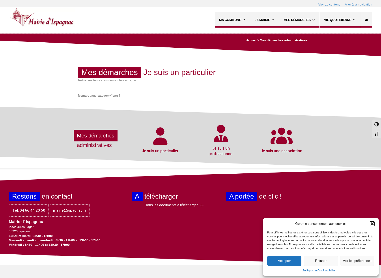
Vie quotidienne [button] (337, 20)
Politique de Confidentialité (319, 270)
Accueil (251, 40)
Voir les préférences (357, 261)
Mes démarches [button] (297, 20)
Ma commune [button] (230, 20)
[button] (372, 224)
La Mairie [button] (262, 20)
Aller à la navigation (358, 4)
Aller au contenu (329, 4)
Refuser (321, 261)
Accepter (284, 261)
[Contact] (366, 20)
